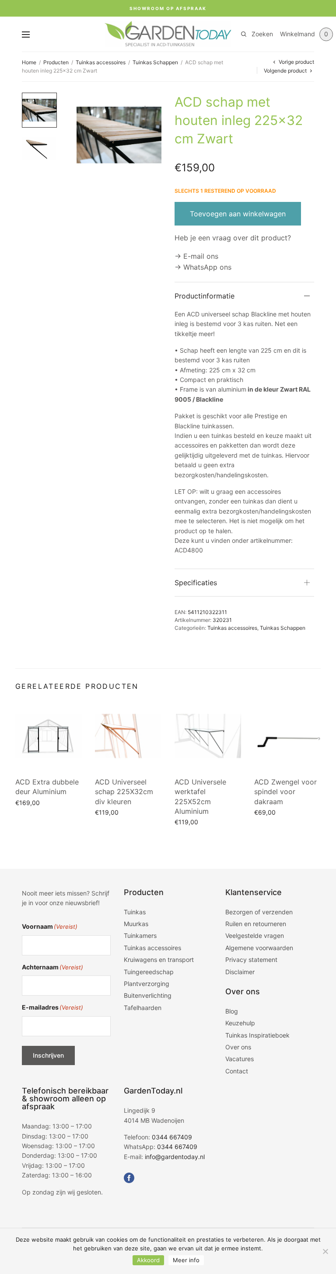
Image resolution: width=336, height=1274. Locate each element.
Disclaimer (240, 971)
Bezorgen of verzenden (259, 912)
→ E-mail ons (196, 256)
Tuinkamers (140, 935)
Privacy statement (251, 959)
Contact (236, 1071)
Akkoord (148, 1260)
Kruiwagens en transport (159, 959)
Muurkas (136, 923)
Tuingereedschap (149, 971)
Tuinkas (135, 912)
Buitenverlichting (148, 995)
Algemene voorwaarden (259, 947)
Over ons (238, 1047)
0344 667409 (172, 1137)
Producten (56, 62)
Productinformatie (204, 296)
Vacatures (239, 1058)
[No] (325, 1251)
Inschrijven (48, 1055)
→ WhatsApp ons (203, 267)
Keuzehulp (240, 1023)
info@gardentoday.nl (175, 1156)
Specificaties (196, 582)
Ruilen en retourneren (255, 923)
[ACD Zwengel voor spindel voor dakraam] (287, 736)
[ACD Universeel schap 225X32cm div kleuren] (128, 736)
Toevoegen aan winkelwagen (238, 213)
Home (29, 62)
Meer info (186, 1260)
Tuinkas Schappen (155, 62)
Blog (231, 1011)
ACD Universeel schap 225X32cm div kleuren (124, 792)
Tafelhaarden (142, 1007)
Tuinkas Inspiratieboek (257, 1035)
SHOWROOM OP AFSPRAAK (168, 8)
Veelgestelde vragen (254, 935)
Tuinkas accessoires (101, 62)
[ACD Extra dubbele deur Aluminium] (48, 736)
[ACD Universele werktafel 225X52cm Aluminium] (208, 736)
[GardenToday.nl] (168, 34)
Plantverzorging (146, 983)
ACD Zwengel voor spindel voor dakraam (285, 792)
